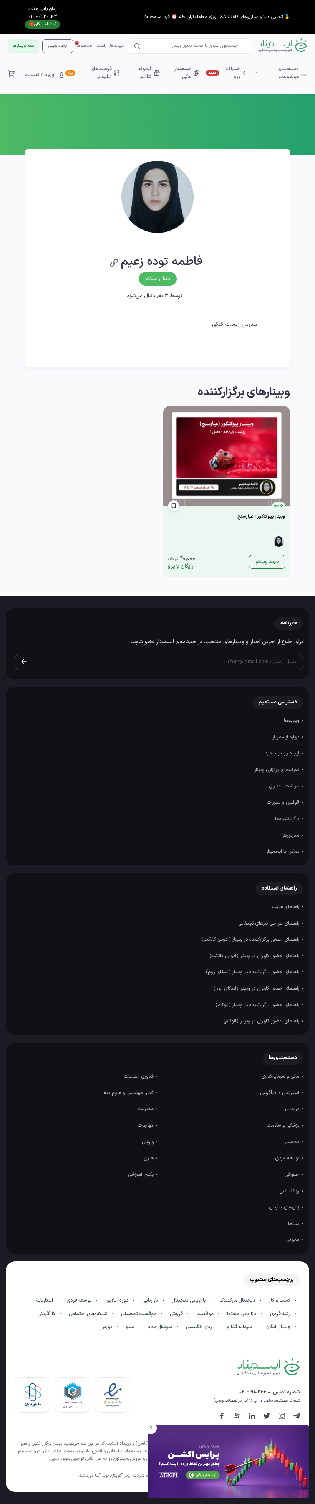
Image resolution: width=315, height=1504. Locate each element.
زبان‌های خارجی (285, 1207)
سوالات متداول (285, 786)
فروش (177, 1314)
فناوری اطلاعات (139, 1076)
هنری (149, 1158)
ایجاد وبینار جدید (283, 753)
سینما (294, 1224)
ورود (50, 75)
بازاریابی (293, 1109)
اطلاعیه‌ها (84, 46)
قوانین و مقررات (284, 802)
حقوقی (293, 1175)
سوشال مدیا (161, 1327)
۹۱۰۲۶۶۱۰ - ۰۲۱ (254, 1392)
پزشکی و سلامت (284, 1125)
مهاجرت (146, 1125)
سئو (130, 1327)
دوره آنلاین (117, 1300)
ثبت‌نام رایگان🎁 (42, 24)
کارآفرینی (47, 1314)
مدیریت (146, 1109)
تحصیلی (292, 1142)
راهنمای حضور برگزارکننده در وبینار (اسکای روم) (253, 972)
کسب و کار (280, 1300)
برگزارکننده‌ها (288, 819)
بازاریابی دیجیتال (189, 1300)
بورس (106, 1327)
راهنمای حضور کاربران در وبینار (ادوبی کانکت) (255, 956)
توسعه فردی (288, 1158)
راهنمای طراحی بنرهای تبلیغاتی (269, 923)
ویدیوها (292, 721)
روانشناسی (290, 1191)
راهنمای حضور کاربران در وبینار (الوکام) (262, 1021)
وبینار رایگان (278, 1327)
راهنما (101, 46)
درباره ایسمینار (286, 737)
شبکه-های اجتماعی (89, 1314)
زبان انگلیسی (199, 1327)
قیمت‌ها (117, 46)
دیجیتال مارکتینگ (238, 1300)
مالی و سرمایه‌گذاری (281, 1076)
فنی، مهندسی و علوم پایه (129, 1093)
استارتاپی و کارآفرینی (280, 1093)
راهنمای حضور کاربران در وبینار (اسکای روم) (257, 988)
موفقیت (205, 1314)
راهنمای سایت (286, 907)
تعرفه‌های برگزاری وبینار (277, 770)
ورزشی (148, 1142)
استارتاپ (45, 1300)
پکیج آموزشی (141, 1175)
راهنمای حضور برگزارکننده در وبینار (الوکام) (258, 1005)
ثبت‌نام (32, 75)
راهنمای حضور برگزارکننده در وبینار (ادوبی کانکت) (251, 939)
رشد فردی (281, 1314)
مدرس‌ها (291, 835)
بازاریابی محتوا (242, 1314)
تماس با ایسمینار (283, 851)
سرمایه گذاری (239, 1327)
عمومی (293, 1240)
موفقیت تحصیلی (139, 1314)
